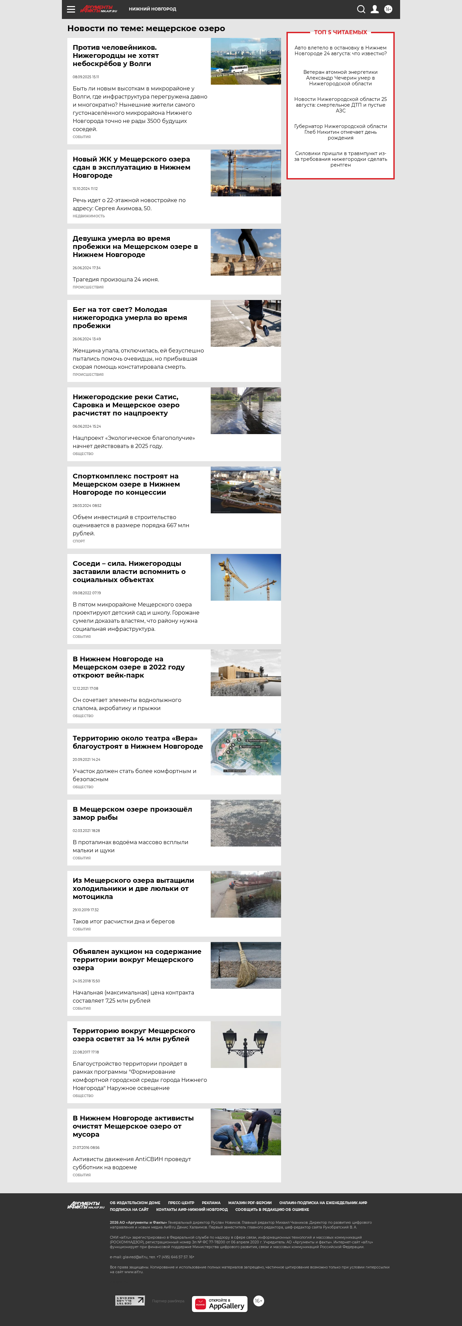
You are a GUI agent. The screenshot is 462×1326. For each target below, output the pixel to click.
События (82, 137)
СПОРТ (79, 541)
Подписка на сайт (129, 1209)
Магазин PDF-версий (250, 1203)
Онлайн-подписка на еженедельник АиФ (323, 1203)
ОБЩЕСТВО (83, 454)
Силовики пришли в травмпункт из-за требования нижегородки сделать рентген (340, 159)
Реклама (211, 1203)
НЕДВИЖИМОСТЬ (89, 216)
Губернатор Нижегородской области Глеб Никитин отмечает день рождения (340, 132)
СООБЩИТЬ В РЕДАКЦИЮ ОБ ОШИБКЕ (272, 1209)
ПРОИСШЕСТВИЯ (88, 287)
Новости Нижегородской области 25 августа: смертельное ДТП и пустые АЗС (340, 105)
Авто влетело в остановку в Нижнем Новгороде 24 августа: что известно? (341, 51)
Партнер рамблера (168, 1301)
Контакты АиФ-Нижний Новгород (192, 1209)
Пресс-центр (181, 1203)
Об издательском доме (135, 1203)
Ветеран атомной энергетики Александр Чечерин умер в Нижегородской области (340, 78)
